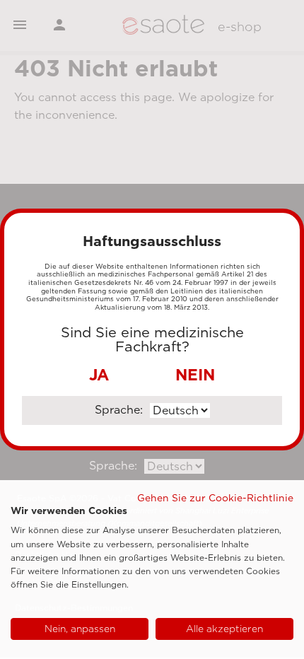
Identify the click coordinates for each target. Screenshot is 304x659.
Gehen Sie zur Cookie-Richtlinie (215, 497)
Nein (195, 375)
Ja (99, 375)
